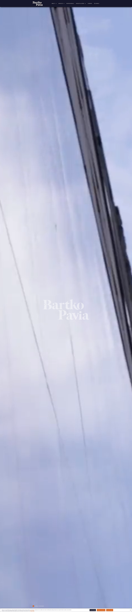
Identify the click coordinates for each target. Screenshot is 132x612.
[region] (66, 610)
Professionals (70, 3)
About (53, 3)
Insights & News (80, 3)
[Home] (39, 3)
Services (60, 3)
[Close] (130, 610)
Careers (90, 3)
